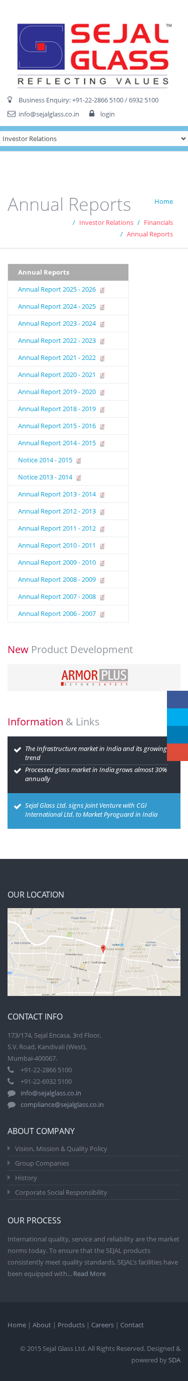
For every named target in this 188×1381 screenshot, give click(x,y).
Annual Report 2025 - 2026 (57, 289)
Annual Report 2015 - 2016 (57, 425)
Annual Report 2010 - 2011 (57, 545)
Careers (102, 1324)
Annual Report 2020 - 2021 (57, 374)
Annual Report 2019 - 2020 (57, 391)
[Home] (94, 48)
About (42, 1324)
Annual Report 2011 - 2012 (57, 528)
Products (71, 1324)
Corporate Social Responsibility (61, 1192)
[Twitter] (177, 717)
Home (163, 201)
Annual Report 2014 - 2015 (57, 442)
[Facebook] (177, 699)
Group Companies (42, 1163)
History (26, 1177)
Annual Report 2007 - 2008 (57, 596)
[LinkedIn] (177, 734)
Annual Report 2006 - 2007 (57, 613)
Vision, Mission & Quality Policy (61, 1148)
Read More (89, 1273)
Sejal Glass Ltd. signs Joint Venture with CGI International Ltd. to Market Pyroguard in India (91, 810)
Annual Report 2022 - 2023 (57, 340)
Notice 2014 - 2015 (46, 459)
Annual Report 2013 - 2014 (57, 493)
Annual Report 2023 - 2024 (57, 323)
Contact (132, 1324)
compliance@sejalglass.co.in (62, 1104)
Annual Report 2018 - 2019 (57, 408)
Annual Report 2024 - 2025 (57, 306)
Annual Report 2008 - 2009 (57, 579)
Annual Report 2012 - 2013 (57, 511)
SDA (174, 1359)
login (107, 113)
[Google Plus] (177, 752)
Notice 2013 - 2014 (46, 476)
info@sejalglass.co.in (49, 113)
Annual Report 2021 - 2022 (57, 357)
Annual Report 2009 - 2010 (57, 562)
